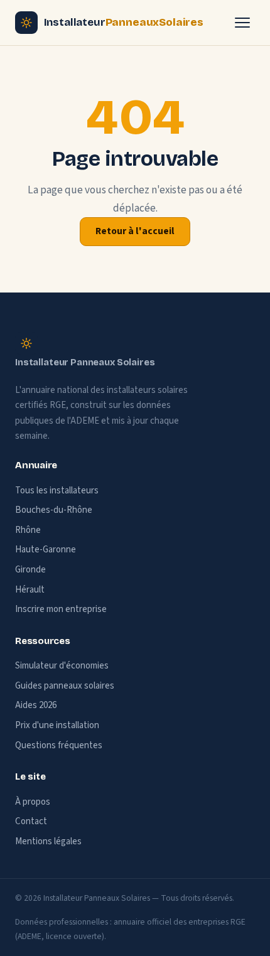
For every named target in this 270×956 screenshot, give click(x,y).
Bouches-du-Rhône (53, 510)
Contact (31, 821)
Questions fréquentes (58, 745)
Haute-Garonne (45, 549)
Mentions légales (48, 841)
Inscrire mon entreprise (61, 609)
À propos (32, 801)
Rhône (28, 530)
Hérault (30, 589)
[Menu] (242, 23)
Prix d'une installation (57, 725)
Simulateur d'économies (62, 665)
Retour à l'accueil (135, 231)
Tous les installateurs (57, 490)
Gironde (30, 569)
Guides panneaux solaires (64, 685)
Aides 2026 (36, 705)
